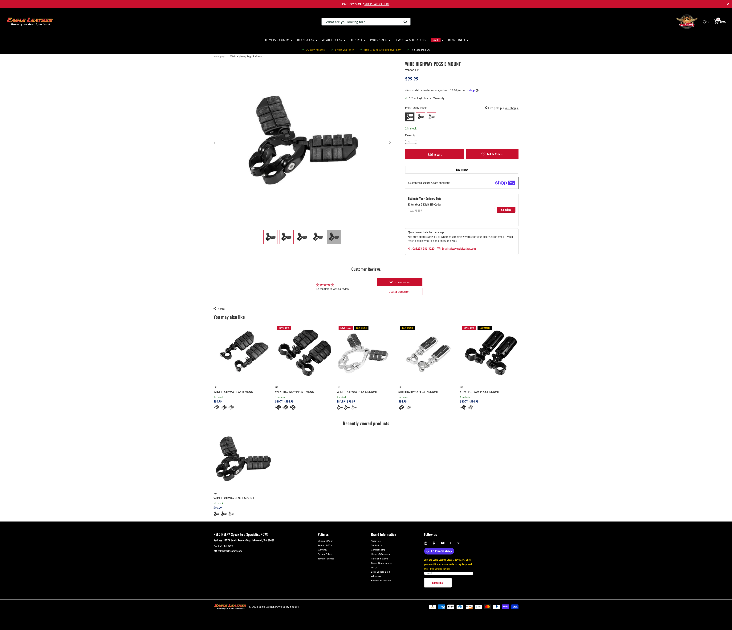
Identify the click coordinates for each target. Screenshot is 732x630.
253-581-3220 (225, 546)
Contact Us (376, 545)
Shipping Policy (325, 540)
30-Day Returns (315, 49)
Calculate (506, 209)
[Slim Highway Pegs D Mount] (427, 353)
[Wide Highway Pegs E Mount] (243, 460)
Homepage (219, 56)
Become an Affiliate (381, 580)
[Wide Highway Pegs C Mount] (366, 353)
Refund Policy (325, 545)
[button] (214, 142)
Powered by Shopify (287, 606)
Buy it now (462, 170)
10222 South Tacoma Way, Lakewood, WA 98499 (249, 540)
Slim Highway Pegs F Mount (479, 391)
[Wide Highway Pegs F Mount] (304, 353)
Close (728, 4)
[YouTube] (442, 543)
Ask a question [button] (399, 291)
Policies (323, 534)
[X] (458, 543)
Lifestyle (356, 40)
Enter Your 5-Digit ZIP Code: (424, 204)
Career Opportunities (381, 563)
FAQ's (374, 567)
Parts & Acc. (378, 40)
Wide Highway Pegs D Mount (234, 391)
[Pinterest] (434, 543)
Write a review (399, 282)
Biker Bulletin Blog (380, 571)
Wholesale (376, 576)
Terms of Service (326, 558)
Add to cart (434, 154)
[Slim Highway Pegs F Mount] (489, 353)
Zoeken (405, 22)
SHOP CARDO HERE (376, 4)
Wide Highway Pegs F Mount (295, 391)
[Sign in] (706, 21)
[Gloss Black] (224, 407)
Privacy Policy (325, 554)
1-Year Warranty (344, 49)
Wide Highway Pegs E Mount (234, 498)
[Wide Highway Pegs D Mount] (243, 353)
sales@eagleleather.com (230, 551)
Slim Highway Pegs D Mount (418, 391)
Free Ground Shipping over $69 (382, 49)
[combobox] (366, 22)
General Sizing (378, 549)
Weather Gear (332, 40)
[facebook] (451, 543)
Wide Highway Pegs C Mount (357, 391)
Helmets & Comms (277, 40)
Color (461, 108)
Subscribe (437, 583)
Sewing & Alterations (410, 40)
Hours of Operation (381, 554)
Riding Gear (305, 40)
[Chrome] (231, 407)
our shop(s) (511, 108)
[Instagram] (425, 543)
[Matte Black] (216, 407)
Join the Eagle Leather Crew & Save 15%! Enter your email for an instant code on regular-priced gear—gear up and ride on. (448, 564)
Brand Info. (456, 40)
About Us (375, 540)
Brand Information (383, 534)
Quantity (410, 135)
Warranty (322, 549)
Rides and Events (379, 558)
